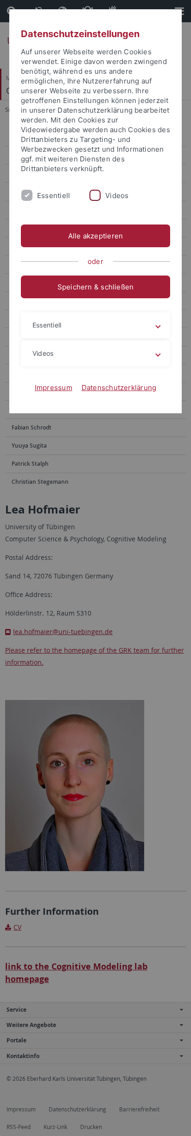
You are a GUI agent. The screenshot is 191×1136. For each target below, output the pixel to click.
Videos (116, 195)
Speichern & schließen (95, 286)
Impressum (53, 387)
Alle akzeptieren (95, 235)
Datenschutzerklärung (119, 387)
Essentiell (53, 195)
